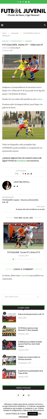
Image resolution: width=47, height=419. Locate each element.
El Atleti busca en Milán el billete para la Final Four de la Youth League (30, 344)
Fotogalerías (28, 41)
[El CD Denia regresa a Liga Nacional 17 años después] (9, 331)
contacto (21, 161)
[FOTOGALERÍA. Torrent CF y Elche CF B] (23, 235)
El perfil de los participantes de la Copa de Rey (30, 372)
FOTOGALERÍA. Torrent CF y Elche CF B (23, 252)
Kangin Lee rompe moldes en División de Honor (29, 358)
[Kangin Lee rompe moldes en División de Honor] (9, 360)
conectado (25, 275)
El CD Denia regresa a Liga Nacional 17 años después (28, 329)
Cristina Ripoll (15, 48)
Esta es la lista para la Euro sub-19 (31, 314)
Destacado (14, 33)
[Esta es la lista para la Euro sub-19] (9, 317)
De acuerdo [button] (32, 414)
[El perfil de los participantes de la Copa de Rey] (9, 374)
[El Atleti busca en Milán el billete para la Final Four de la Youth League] (9, 345)
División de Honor (17, 41)
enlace (39, 99)
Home (4, 33)
